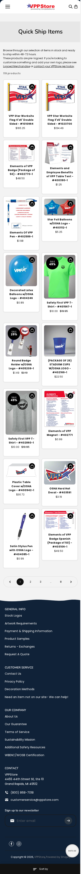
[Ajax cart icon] (76, 7)
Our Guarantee (16, 724)
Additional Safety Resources (25, 747)
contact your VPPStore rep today (54, 66)
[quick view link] (32, 87)
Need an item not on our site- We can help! (36, 697)
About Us (11, 716)
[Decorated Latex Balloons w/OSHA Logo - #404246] (21, 270)
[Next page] (71, 581)
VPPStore (39, 857)
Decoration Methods (19, 689)
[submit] (68, 821)
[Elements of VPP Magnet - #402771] (59, 409)
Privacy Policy (14, 681)
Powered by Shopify (58, 857)
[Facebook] (11, 843)
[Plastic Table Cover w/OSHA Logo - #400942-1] (21, 469)
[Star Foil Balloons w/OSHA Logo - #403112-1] (59, 207)
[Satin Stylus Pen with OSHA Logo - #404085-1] (21, 526)
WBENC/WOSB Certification (24, 755)
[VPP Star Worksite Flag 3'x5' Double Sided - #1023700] (59, 97)
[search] (71, 7)
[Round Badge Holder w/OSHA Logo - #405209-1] (21, 340)
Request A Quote (17, 654)
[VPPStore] (41, 6)
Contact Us (13, 674)
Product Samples (17, 639)
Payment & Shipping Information (28, 631)
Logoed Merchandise (16, 66)
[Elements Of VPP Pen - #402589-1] (21, 213)
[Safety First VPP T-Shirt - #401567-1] (59, 277)
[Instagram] (18, 843)
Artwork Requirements (21, 623)
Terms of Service (17, 732)
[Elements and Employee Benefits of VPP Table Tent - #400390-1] (59, 153)
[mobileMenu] (7, 6)
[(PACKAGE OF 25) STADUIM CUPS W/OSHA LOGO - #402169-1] (59, 340)
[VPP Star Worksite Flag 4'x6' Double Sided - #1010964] (21, 97)
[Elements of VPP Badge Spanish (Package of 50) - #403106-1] (59, 521)
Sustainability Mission (20, 740)
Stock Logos (13, 615)
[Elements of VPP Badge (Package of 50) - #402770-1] (21, 152)
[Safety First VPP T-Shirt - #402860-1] (21, 412)
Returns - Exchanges (20, 646)
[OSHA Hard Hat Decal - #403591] (59, 472)
